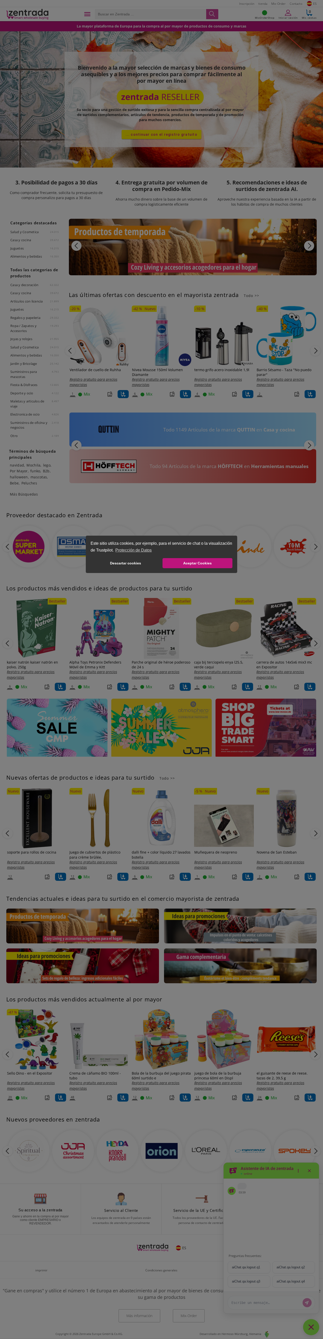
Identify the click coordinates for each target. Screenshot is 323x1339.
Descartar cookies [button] (125, 563)
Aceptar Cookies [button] (197, 563)
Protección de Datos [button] (133, 550)
